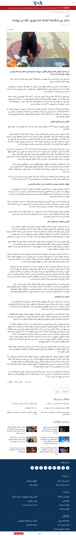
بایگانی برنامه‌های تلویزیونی (27, 521)
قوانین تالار (33, 485)
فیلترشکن (66, 501)
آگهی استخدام (64, 509)
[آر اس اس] (41, 468)
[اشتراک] (32, 468)
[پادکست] (36, 468)
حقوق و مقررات (31, 481)
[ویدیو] (40, 533)
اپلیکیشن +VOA (63, 497)
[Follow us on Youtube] (54, 468)
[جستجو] (59, 533)
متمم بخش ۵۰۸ (63, 481)
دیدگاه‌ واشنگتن (31, 525)
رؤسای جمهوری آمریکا (61, 529)
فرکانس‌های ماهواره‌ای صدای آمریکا (24, 497)
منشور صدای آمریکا (62, 485)
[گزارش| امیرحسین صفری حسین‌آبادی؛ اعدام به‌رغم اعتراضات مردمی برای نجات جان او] (64, 429)
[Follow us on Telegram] (63, 468)
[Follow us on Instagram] (50, 468)
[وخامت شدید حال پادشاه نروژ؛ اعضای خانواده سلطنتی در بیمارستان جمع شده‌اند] (31, 439)
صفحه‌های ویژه (63, 521)
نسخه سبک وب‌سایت (29, 505)
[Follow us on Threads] (45, 468)
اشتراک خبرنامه (64, 505)
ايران (67, 15)
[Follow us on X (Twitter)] (58, 468)
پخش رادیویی (32, 501)
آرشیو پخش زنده (63, 525)
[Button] (10, 29)
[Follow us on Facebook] (67, 468)
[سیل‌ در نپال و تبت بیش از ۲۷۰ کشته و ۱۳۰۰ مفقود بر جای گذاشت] (31, 450)
